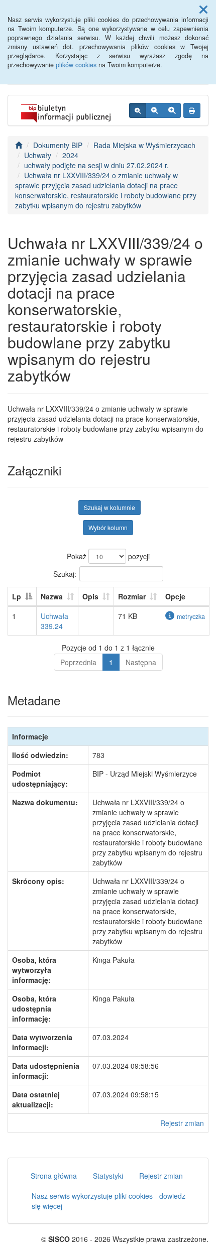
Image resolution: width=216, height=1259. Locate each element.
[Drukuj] (191, 110)
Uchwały (37, 155)
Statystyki (108, 1176)
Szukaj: (64, 573)
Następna (141, 662)
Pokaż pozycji (108, 556)
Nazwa (52, 596)
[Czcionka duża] (172, 110)
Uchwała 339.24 (54, 621)
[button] (203, 9)
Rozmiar (132, 596)
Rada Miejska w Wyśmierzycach (144, 145)
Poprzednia (78, 662)
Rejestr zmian (182, 1123)
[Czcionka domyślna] (137, 110)
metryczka (191, 616)
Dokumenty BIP (57, 145)
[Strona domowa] (18, 145)
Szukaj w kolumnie (109, 507)
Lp (16, 596)
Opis (90, 596)
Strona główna (54, 1176)
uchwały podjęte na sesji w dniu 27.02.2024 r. (96, 165)
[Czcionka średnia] (154, 110)
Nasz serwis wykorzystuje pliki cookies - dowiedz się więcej (108, 1201)
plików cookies (76, 64)
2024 (70, 155)
